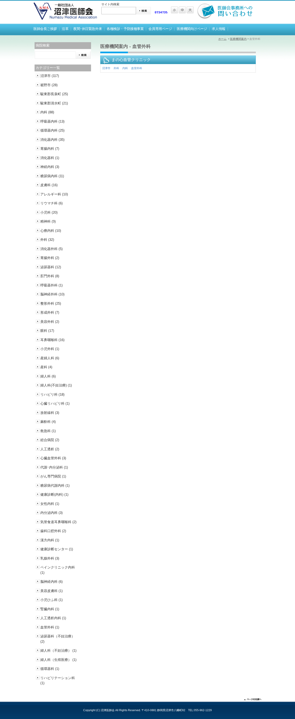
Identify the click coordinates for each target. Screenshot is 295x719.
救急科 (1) (48, 431)
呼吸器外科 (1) (51, 285)
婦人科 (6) (48, 376)
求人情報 (218, 29)
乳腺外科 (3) (49, 558)
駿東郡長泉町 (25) (54, 94)
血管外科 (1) (49, 627)
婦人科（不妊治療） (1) (58, 650)
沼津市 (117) (49, 76)
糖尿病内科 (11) (52, 176)
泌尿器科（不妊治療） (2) (57, 638)
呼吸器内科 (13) (52, 121)
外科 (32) (47, 240)
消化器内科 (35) (52, 139)
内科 (125, 68)
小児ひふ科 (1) (51, 600)
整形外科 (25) (50, 303)
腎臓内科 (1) (49, 609)
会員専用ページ (160, 29)
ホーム (222, 39)
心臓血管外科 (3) (53, 458)
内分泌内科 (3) (51, 513)
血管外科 (136, 68)
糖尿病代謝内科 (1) (55, 485)
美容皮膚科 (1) (51, 591)
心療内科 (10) (50, 231)
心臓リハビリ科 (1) (55, 403)
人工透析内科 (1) (53, 618)
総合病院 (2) (49, 440)
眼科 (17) (47, 331)
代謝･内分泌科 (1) (54, 467)
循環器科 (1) (49, 669)
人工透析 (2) (49, 449)
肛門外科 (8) (49, 276)
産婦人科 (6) (49, 358)
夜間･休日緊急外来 (87, 29)
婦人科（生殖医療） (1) (58, 660)
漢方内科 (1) (49, 540)
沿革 (65, 29)
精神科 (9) (48, 221)
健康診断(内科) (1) (54, 494)
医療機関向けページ (192, 29)
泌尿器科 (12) (50, 267)
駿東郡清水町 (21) (54, 103)
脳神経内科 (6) (51, 581)
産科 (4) (46, 367)
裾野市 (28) (49, 85)
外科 (116, 68)
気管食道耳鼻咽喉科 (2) (58, 522)
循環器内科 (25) (52, 130)
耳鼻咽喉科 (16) (52, 340)
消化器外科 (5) (51, 249)
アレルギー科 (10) (54, 194)
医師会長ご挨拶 (45, 29)
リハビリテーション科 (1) (57, 680)
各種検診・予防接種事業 (125, 29)
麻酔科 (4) (48, 422)
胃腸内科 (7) (49, 148)
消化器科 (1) (49, 158)
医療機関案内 (238, 39)
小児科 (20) (49, 212)
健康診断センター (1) (56, 549)
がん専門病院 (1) (53, 476)
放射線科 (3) (49, 413)
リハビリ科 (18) (52, 394)
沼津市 (106, 68)
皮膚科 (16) (49, 185)
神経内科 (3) (49, 167)
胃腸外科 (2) (49, 258)
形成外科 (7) (49, 312)
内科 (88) (47, 112)
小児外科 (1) (49, 349)
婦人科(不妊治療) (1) (56, 385)
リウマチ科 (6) (51, 203)
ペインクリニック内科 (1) (57, 570)
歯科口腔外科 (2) (53, 531)
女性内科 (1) (49, 504)
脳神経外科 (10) (52, 294)
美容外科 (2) (49, 322)
